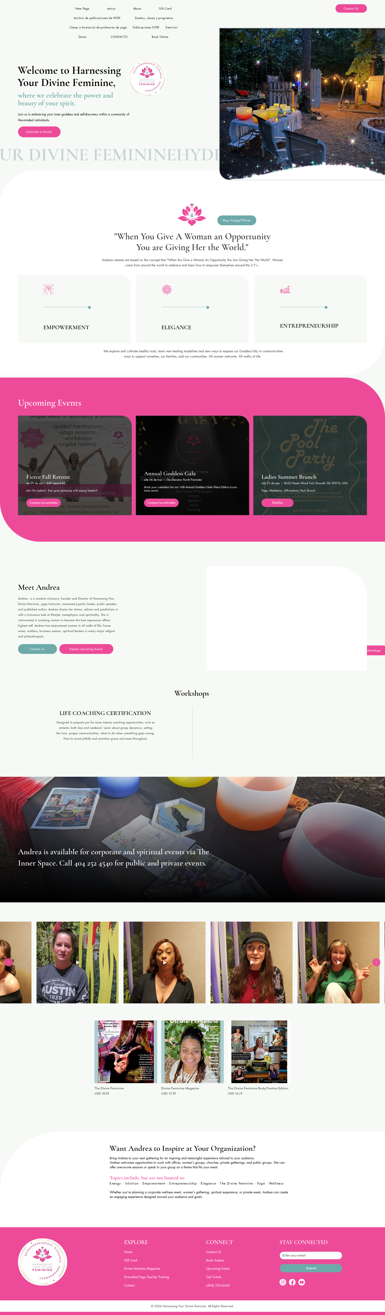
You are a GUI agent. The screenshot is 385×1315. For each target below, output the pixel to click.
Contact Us (213, 1252)
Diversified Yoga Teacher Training (146, 1277)
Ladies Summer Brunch (288, 477)
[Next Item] (376, 962)
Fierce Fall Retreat (48, 477)
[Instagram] (283, 1282)
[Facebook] (292, 1282)
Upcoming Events (218, 1269)
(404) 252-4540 (218, 1285)
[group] (192, 1058)
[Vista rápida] (125, 1051)
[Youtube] (301, 1282)
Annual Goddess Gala (170, 473)
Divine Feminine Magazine (142, 1269)
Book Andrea (215, 1260)
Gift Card (130, 1260)
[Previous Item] (9, 962)
